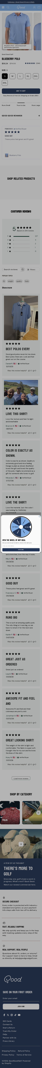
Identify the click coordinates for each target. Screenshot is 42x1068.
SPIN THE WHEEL (21, 549)
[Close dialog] (39, 516)
